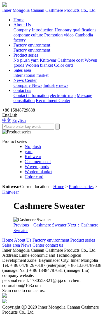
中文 (6, 120)
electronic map (63, 95)
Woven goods (37, 166)
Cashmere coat (70, 60)
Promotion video (59, 35)
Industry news (55, 85)
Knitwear (48, 60)
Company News (27, 85)
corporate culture (28, 35)
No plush (21, 60)
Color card (63, 65)
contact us (22, 90)
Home (18, 19)
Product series (25, 55)
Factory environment (31, 45)
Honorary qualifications (75, 29)
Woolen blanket (39, 65)
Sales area (22, 70)
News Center (25, 80)
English (19, 120)
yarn (35, 60)
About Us (22, 24)
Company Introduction (33, 29)
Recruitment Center (53, 100)
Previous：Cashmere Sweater (39, 225)
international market (30, 75)
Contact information (31, 95)
